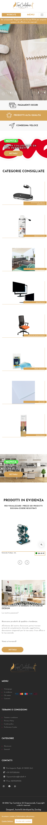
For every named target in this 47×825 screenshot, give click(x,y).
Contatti (7, 699)
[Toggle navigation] (42, 14)
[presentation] (3, 94)
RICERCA (10, 15)
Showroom (7, 746)
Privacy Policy (9, 721)
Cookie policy (8, 724)
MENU (30, 15)
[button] (6, 92)
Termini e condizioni (11, 717)
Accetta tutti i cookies (23, 821)
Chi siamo (7, 695)
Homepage (8, 689)
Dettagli (13, 153)
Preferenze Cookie (10, 727)
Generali (7, 749)
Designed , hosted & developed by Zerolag (23, 810)
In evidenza (8, 692)
